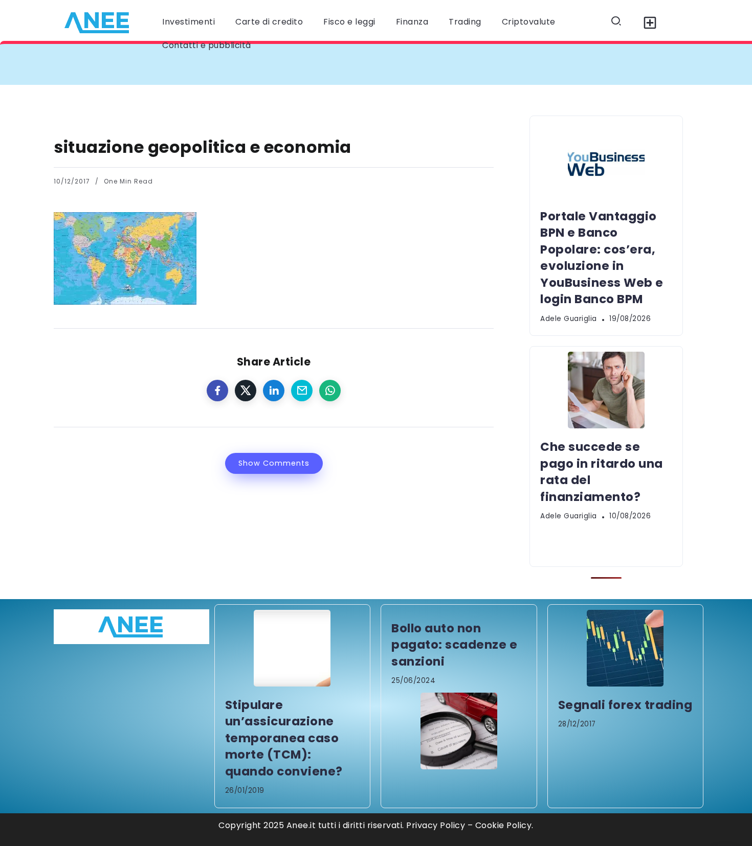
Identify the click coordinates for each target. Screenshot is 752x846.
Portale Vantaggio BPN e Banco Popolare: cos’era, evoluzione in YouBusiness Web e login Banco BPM (291, 64)
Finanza (412, 22)
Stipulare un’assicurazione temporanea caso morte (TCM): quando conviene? (284, 738)
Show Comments (273, 463)
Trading (465, 22)
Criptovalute (529, 22)
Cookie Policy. (504, 825)
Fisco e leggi (349, 22)
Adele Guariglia (568, 319)
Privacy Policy (435, 825)
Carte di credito (269, 22)
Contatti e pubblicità (206, 45)
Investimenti (188, 22)
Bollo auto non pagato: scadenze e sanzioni (454, 645)
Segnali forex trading (625, 705)
